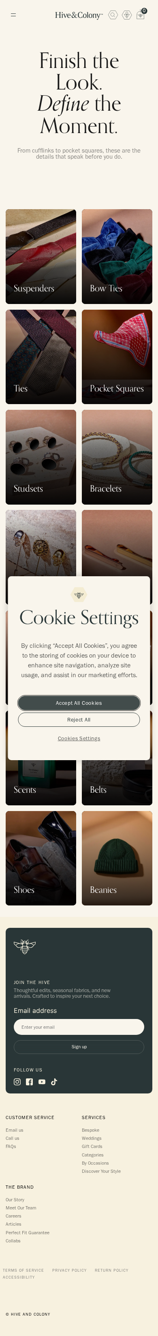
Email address (35, 1010)
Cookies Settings (79, 738)
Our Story (15, 1200)
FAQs (11, 1146)
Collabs (13, 1241)
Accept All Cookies (79, 703)
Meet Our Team (21, 1208)
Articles (13, 1224)
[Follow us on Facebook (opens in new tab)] (29, 1082)
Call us (12, 1138)
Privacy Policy (69, 1270)
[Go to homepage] (79, 15)
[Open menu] (13, 15)
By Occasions (95, 1163)
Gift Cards (92, 1146)
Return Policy (111, 1270)
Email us (14, 1130)
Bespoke (90, 1130)
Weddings (92, 1138)
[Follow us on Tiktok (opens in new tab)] (54, 1082)
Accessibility (19, 1277)
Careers (13, 1216)
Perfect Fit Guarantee (27, 1232)
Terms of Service (23, 1270)
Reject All (79, 719)
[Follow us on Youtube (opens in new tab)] (41, 1082)
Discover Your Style (101, 1171)
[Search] (113, 14)
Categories (93, 1155)
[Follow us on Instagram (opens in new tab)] (17, 1082)
